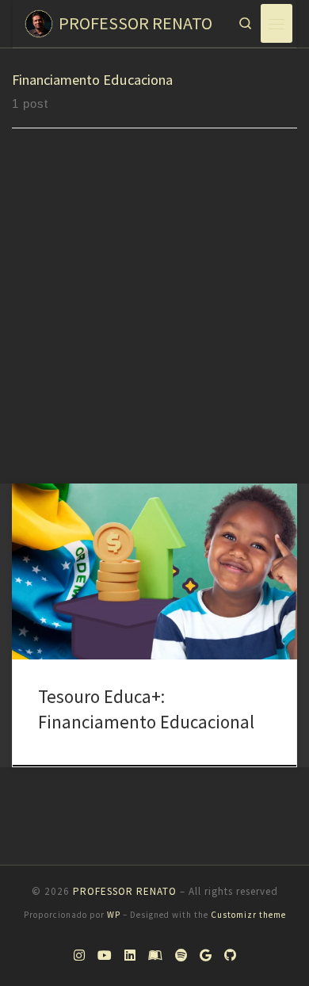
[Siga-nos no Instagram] (79, 955)
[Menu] (276, 23)
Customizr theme (248, 914)
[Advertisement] (154, 321)
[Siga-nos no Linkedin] (129, 955)
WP (113, 914)
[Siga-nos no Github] (230, 955)
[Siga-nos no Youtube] (104, 955)
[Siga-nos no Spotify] (181, 955)
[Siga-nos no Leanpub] (155, 955)
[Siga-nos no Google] (206, 955)
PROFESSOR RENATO (125, 891)
